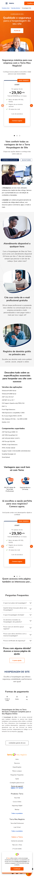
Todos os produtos (17, 813)
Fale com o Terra (17, 845)
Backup (17, 809)
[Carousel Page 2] (17, 135)
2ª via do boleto (17, 849)
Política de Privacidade (21, 861)
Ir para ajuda (17, 660)
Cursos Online (17, 802)
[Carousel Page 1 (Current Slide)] (14, 135)
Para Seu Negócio (15, 8)
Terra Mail (17, 798)
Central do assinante (17, 841)
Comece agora (17, 121)
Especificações (17, 767)
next (31, 105)
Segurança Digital (17, 805)
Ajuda (17, 779)
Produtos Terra (5, 8)
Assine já (17, 31)
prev (2, 105)
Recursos (17, 763)
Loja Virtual (17, 827)
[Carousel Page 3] (19, 135)
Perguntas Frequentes (17, 775)
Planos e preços (17, 771)
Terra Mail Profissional (17, 823)
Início (17, 759)
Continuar (17, 869)
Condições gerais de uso (17, 783)
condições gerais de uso (17, 743)
